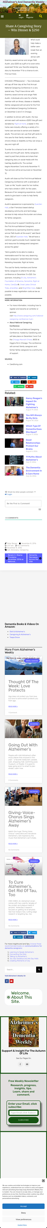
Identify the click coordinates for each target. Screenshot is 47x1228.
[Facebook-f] (7, 981)
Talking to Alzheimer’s (18, 956)
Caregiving (24, 550)
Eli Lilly (23, 278)
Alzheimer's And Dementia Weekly (23, 1)
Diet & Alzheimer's (17, 631)
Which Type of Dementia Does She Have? (34, 429)
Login (9, 494)
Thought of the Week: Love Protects (23, 686)
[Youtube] (12, 981)
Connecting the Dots (18, 954)
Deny (23, 1213)
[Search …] (40, 16)
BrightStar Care (29, 288)
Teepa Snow (15, 637)
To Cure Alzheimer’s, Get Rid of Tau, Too (22, 888)
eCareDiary (14, 288)
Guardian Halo (22, 237)
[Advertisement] (23, 596)
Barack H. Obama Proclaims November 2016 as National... (16, 558)
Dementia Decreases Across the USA (33, 558)
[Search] (39, 970)
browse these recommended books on (23, 946)
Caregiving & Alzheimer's (20, 634)
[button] (43, 1181)
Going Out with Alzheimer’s (22, 747)
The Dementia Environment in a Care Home (34, 470)
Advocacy (15, 550)
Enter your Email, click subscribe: (22, 1105)
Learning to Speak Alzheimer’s (22, 952)
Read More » (13, 706)
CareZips (14, 284)
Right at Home (20, 124)
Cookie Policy (22, 1225)
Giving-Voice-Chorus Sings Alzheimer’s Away (21, 819)
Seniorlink (28, 281)
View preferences (23, 1219)
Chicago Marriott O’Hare (22, 340)
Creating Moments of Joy (20, 961)
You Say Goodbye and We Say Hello (24, 958)
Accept (23, 1206)
